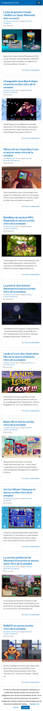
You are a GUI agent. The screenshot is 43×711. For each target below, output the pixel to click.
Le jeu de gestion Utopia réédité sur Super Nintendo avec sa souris (19, 15)
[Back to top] (38, 706)
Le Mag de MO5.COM (10, 3)
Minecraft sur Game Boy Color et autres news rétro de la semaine (21, 152)
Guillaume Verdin (10, 21)
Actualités (29, 21)
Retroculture (7, 160)
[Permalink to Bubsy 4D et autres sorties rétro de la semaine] (21, 447)
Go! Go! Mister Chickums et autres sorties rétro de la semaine (19, 492)
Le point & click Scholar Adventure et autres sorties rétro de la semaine (19, 288)
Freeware (6, 92)
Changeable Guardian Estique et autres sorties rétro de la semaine (20, 84)
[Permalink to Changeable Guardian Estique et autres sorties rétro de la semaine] (21, 109)
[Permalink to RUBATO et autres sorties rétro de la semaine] (21, 651)
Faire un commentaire (32, 70)
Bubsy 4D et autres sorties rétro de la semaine (18, 423)
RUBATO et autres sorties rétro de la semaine (18, 627)
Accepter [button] (25, 707)
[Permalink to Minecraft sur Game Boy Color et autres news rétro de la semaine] (21, 177)
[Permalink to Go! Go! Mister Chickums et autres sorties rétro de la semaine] (21, 517)
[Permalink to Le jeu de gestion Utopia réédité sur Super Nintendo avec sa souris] (21, 40)
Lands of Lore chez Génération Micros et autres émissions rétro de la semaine (21, 356)
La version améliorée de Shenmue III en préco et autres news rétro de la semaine (21, 560)
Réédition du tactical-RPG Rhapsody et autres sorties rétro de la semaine (19, 220)
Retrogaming (7, 23)
